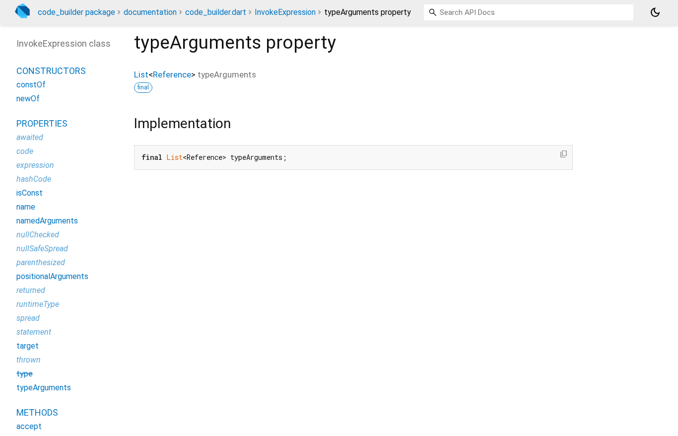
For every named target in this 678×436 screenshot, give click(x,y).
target (27, 346)
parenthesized (40, 262)
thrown (28, 359)
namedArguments (47, 220)
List (141, 74)
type (24, 373)
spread (28, 318)
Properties (42, 123)
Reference (172, 74)
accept (29, 426)
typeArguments (43, 387)
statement (33, 332)
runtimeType (37, 304)
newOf (28, 98)
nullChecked (37, 234)
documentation (150, 12)
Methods (37, 412)
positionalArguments (52, 276)
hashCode (33, 179)
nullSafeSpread (42, 248)
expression (35, 165)
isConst (29, 193)
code (24, 151)
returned (30, 290)
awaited (29, 137)
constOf (31, 84)
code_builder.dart (215, 12)
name (25, 207)
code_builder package (76, 12)
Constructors (51, 71)
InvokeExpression (285, 12)
